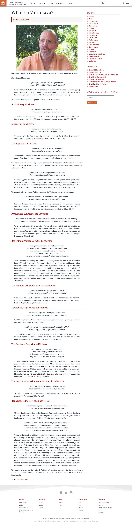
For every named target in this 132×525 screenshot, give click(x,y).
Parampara (93, 38)
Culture (91, 19)
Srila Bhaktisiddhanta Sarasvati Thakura (102, 82)
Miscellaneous (94, 33)
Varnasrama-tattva (95, 59)
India (80, 502)
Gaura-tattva (93, 24)
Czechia (81, 510)
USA (80, 505)
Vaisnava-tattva (22, 479)
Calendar (101, 505)
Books (41, 505)
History (91, 28)
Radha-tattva (93, 40)
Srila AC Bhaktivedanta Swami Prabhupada (103, 75)
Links (100, 510)
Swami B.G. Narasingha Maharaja (26, 511)
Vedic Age (92, 61)
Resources (72, 3)
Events (61, 502)
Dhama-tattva (93, 21)
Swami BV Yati (94, 86)
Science (91, 49)
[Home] (14, 3)
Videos (41, 507)
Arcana (91, 17)
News (51, 3)
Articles (41, 502)
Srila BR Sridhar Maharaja (97, 77)
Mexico (81, 507)
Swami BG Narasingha (21, 20)
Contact (101, 512)
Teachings (42, 3)
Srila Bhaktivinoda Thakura (98, 84)
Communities (60, 3)
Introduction (22, 502)
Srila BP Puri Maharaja (96, 79)
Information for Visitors (105, 507)
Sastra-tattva (93, 47)
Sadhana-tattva (94, 45)
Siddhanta (92, 52)
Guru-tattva (93, 26)
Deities (21, 505)
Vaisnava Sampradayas (97, 54)
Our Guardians (23, 507)
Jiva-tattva (92, 31)
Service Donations (104, 502)
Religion (92, 42)
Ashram (32, 3)
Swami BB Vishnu (95, 72)
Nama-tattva (93, 35)
